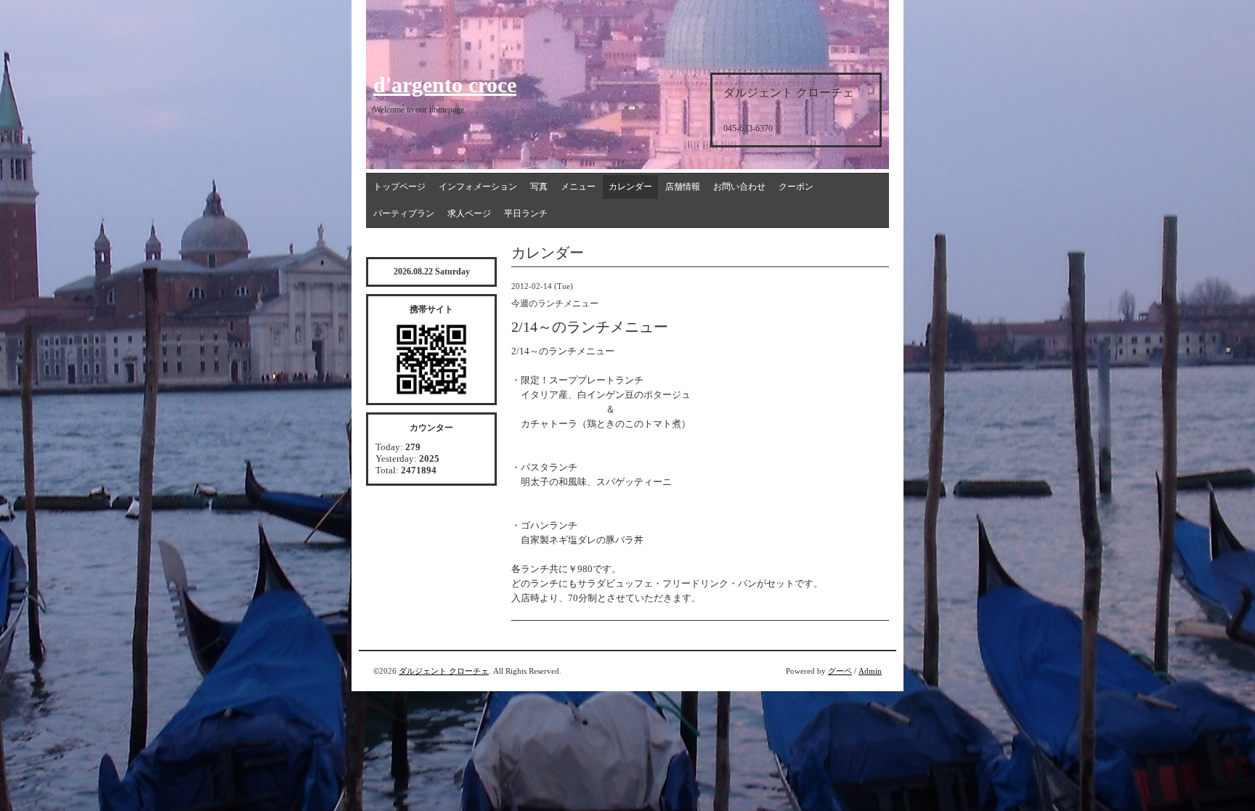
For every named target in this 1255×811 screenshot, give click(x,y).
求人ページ (469, 213)
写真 (539, 187)
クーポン (796, 187)
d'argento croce (444, 85)
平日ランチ (526, 213)
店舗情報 (682, 187)
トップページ (399, 187)
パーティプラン (403, 213)
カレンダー (630, 187)
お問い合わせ (739, 187)
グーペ (840, 671)
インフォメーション (478, 187)
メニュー (578, 187)
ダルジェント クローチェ (444, 671)
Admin (870, 671)
